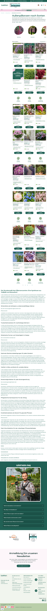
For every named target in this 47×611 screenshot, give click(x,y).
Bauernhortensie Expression (16, 177)
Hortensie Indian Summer (29, 263)
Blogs (25, 589)
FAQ (13, 577)
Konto (13, 580)
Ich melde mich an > (23, 566)
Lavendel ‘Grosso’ (16, 54)
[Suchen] (45, 9)
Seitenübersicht (4, 583)
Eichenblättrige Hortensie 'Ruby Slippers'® (16, 237)
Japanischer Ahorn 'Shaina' (39, 81)
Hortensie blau (27, 202)
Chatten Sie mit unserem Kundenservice (41, 592)
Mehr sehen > (19, 22)
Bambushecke (27, 80)
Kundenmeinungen (28, 582)
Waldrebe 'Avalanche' (28, 141)
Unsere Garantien (27, 579)
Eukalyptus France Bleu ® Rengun (40, 264)
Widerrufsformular (16, 585)
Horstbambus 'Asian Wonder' (28, 55)
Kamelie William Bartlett (18, 202)
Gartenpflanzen (4, 451)
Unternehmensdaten (16, 587)
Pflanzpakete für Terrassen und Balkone (10, 457)
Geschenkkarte (16, 80)
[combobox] (33, 9)
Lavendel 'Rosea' (39, 202)
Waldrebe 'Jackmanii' (39, 236)
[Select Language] (39, 5)
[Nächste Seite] (35, 285)
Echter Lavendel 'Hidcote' (16, 116)
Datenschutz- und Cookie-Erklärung (16, 589)
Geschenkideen (27, 592)
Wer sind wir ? (26, 577)
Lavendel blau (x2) (28, 176)
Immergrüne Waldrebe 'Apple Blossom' (29, 116)
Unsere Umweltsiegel (28, 580)
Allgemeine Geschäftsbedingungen (17, 583)
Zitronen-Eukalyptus (17, 263)
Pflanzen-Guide (27, 590)
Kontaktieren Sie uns (16, 579)
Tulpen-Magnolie (39, 54)
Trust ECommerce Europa (27, 585)
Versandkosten (27, 587)
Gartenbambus (27, 236)
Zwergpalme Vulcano (39, 176)
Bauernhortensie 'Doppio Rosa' (18, 142)
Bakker (2, 445)
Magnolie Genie (38, 116)
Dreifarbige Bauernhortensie (38, 142)
